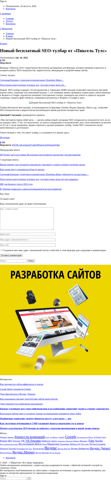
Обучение (85, 444)
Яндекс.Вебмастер (80, 448)
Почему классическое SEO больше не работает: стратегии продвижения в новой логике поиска (49, 428)
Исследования (26, 444)
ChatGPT (62, 437)
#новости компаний (30, 437)
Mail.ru (90, 437)
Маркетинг (53, 444)
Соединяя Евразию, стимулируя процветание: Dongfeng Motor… (32, 80)
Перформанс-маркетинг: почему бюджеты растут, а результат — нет (35, 418)
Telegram (16, 441)
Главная (10, 18)
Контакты (10, 8)
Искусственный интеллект (9, 444)
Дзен (91, 440)
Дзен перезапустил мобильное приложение (21, 404)
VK (23, 440)
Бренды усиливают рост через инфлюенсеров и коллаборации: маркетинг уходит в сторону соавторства (54, 409)
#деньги (3, 437)
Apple (47, 437)
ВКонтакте (83, 441)
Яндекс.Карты (6, 453)
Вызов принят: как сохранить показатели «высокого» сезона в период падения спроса (42, 164)
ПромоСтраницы (97, 444)
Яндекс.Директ (100, 448)
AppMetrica (54, 437)
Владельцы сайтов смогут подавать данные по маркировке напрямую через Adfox (40, 413)
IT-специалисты (82, 437)
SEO (10, 441)
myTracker (97, 437)
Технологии (38, 448)
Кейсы (38, 444)
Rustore (3, 441)
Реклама (12, 449)
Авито (54, 441)
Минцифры (64, 444)
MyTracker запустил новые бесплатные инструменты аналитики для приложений (40, 155)
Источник (5, 137)
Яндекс (50, 448)
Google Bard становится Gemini (15, 389)
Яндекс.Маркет (23, 452)
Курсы (44, 444)
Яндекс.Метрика (42, 453)
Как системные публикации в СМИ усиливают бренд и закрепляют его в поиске (42, 423)
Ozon (104, 437)
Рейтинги (4, 449)
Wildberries (46, 441)
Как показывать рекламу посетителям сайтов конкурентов (29, 399)
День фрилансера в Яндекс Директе (17, 394)
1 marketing (5, 13)
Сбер (30, 449)
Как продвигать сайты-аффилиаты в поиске (21, 384)
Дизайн (99, 440)
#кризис (11, 437)
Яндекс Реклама (55, 453)
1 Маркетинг (6, 28)
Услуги (9, 21)
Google (70, 437)
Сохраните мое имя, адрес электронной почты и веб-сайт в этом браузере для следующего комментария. (54, 250)
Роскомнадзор (22, 449)
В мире (3, 43)
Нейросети (75, 444)
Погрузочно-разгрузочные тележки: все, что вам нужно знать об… (33, 85)
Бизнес (76, 441)
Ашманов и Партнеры (65, 441)
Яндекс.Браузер (64, 449)
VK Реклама (33, 440)
